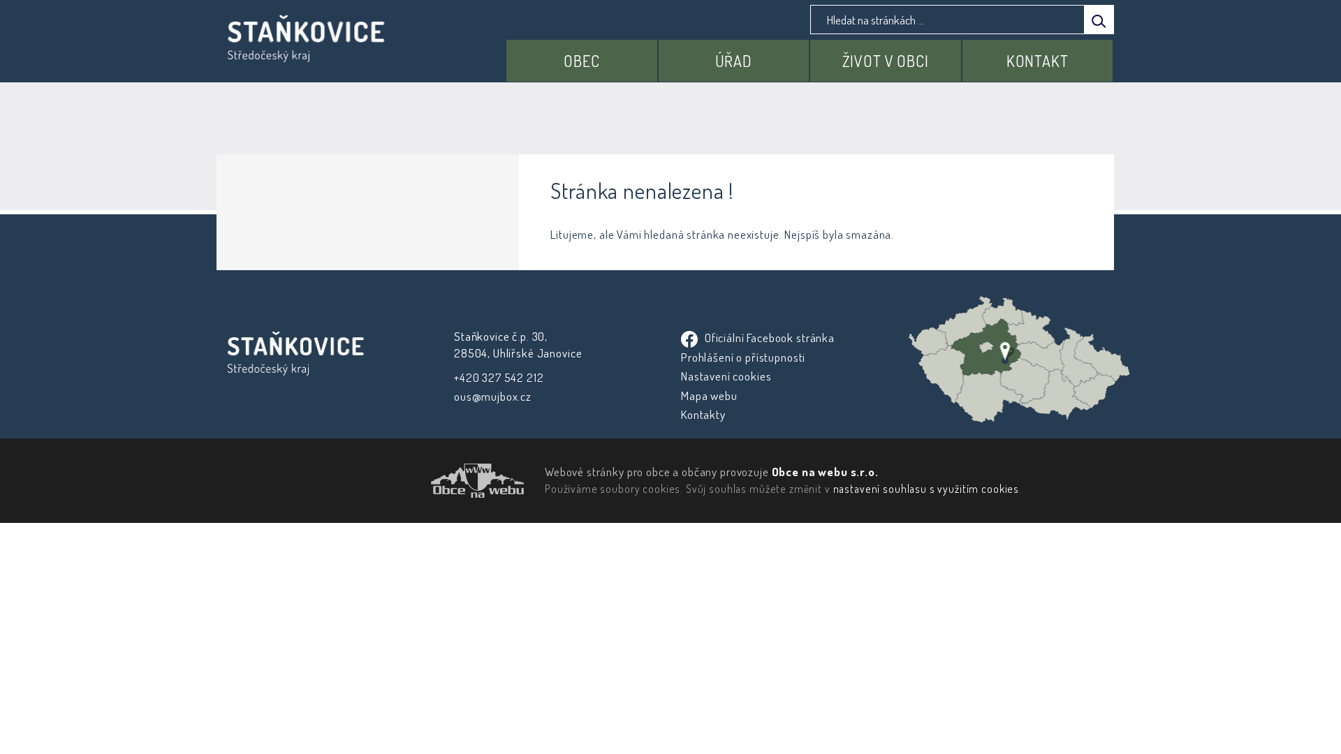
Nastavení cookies (726, 376)
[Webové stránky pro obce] (398, 481)
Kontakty (703, 414)
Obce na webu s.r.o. (825, 471)
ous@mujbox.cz (493, 396)
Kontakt (1037, 61)
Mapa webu (709, 395)
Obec (581, 61)
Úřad (733, 61)
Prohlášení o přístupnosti (743, 357)
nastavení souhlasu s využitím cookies (926, 489)
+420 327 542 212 (499, 377)
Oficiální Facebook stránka (768, 337)
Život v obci (885, 61)
